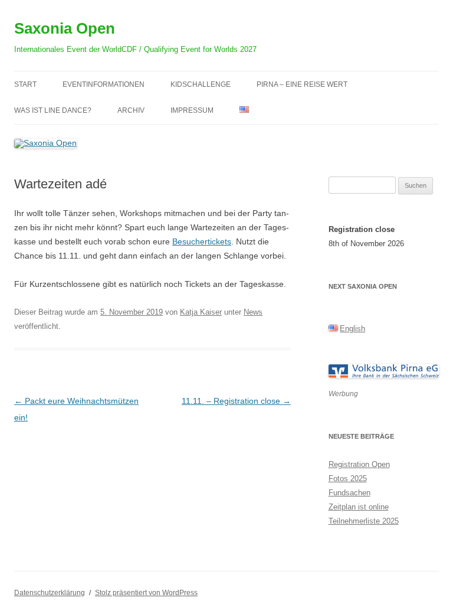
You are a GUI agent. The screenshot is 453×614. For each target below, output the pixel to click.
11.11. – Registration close (236, 401)
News (253, 312)
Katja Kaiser (201, 312)
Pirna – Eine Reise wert (302, 84)
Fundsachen (349, 492)
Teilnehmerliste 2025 (364, 521)
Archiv (131, 110)
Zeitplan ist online (359, 506)
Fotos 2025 (348, 478)
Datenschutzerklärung (49, 593)
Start (25, 84)
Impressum (192, 110)
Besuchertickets (201, 241)
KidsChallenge (200, 84)
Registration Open (359, 464)
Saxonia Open (64, 28)
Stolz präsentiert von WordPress (146, 593)
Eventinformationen (104, 84)
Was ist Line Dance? (52, 110)
